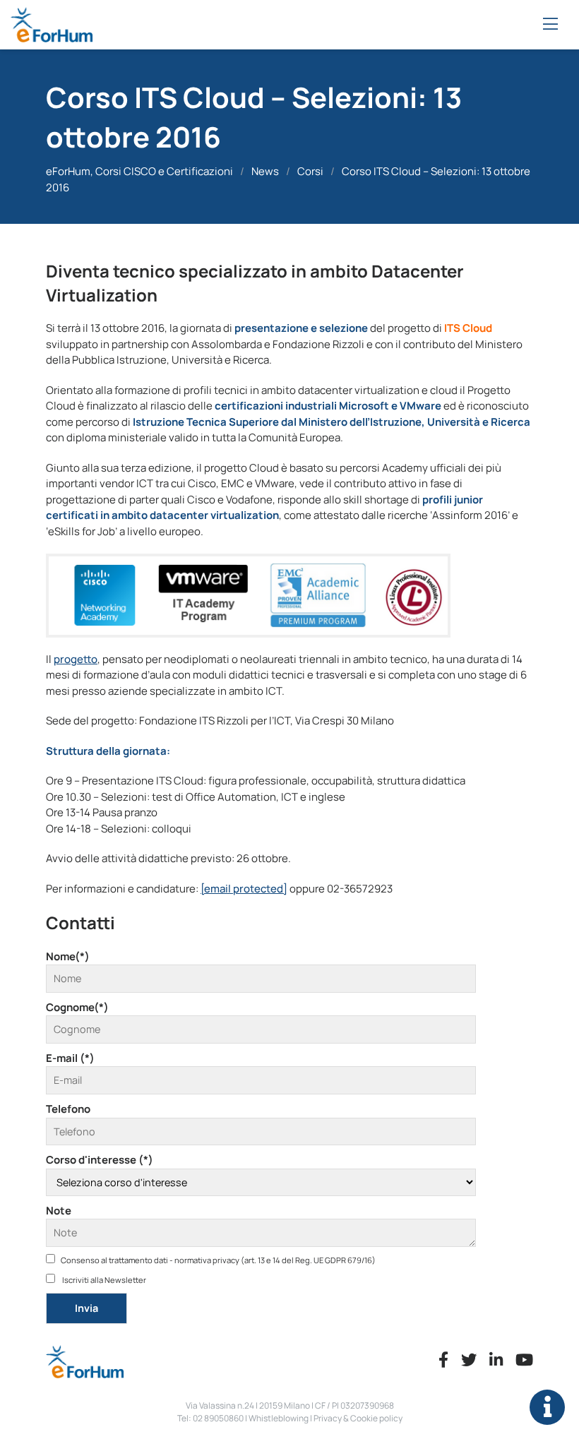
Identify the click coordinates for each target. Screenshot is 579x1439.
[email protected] (244, 888)
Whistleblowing (279, 1418)
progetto (75, 659)
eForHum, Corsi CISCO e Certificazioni (139, 171)
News (265, 171)
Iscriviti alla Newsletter (103, 1279)
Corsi (310, 171)
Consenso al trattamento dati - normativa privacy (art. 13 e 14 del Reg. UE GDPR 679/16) (218, 1260)
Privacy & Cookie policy (358, 1418)
